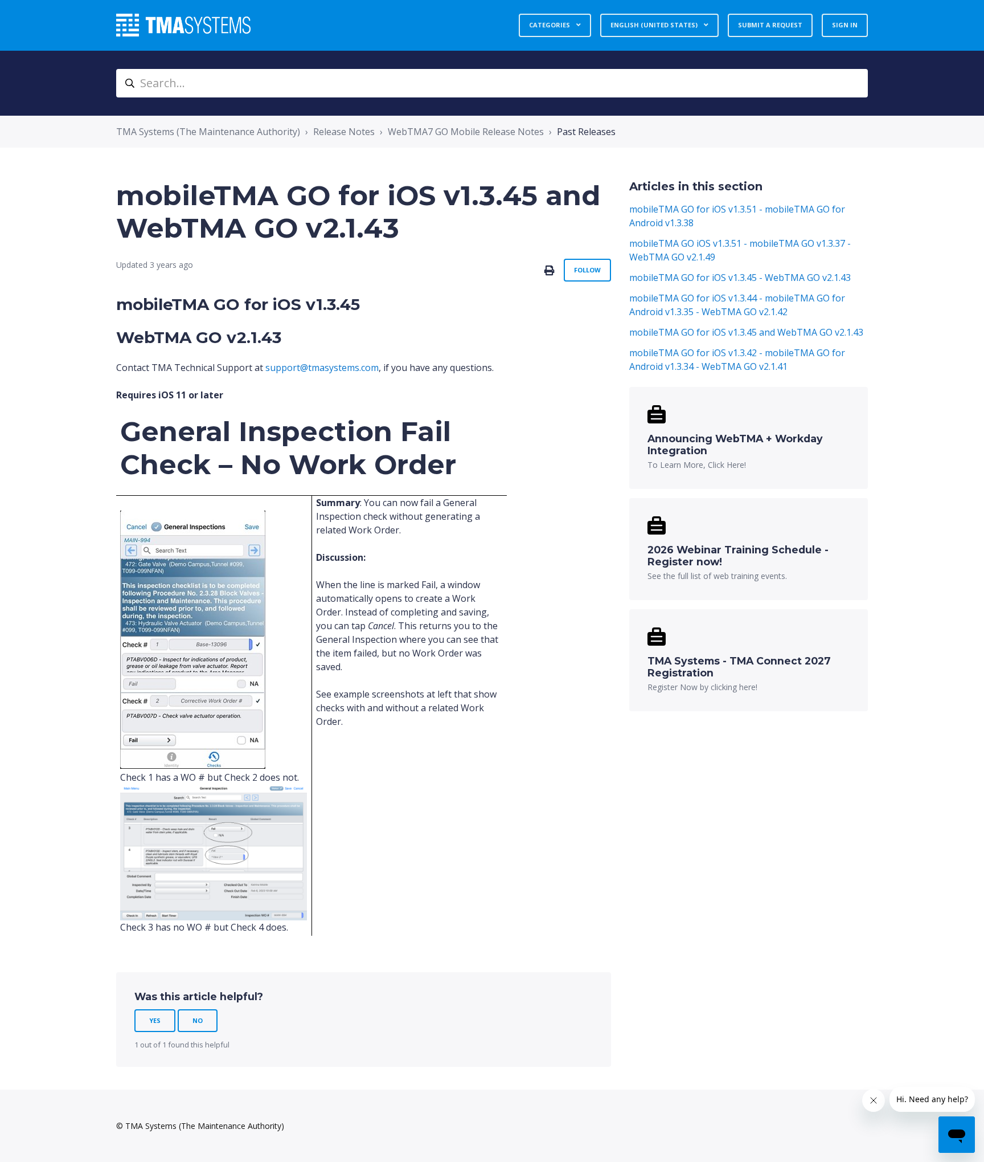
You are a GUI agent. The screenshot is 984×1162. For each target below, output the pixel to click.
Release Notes (344, 131)
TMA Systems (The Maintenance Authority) (208, 131)
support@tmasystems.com (322, 367)
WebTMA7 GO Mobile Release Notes (466, 131)
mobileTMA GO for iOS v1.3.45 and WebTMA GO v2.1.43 (746, 332)
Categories (550, 25)
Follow (587, 270)
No (197, 1020)
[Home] (183, 25)
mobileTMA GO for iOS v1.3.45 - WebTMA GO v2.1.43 (740, 277)
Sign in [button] (845, 25)
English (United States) (654, 25)
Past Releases (586, 131)
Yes (155, 1020)
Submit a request (770, 25)
